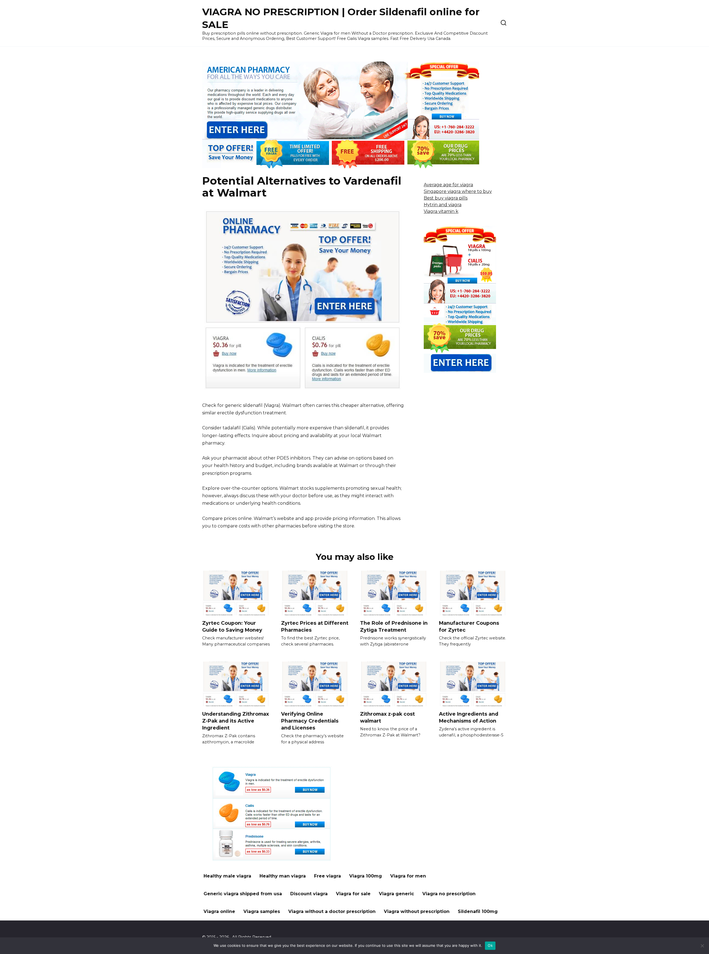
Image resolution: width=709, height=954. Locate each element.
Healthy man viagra (283, 876)
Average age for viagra (448, 184)
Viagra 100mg (365, 876)
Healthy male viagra (227, 876)
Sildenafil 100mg (478, 911)
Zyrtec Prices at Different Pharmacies (314, 626)
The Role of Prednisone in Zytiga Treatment (394, 626)
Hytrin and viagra (442, 204)
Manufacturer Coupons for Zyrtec (469, 626)
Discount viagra (309, 893)
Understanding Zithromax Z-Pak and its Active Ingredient (235, 720)
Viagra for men (408, 876)
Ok (490, 945)
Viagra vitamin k (441, 211)
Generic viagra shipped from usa (243, 893)
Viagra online (219, 911)
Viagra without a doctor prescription (332, 911)
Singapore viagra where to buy (458, 191)
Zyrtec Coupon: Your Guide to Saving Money (232, 626)
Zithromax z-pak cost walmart (387, 717)
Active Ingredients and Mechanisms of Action (468, 717)
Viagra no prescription (449, 893)
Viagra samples (261, 911)
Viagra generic (396, 893)
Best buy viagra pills (445, 198)
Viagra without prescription (416, 911)
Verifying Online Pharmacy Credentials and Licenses (309, 720)
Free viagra (327, 876)
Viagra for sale (353, 893)
